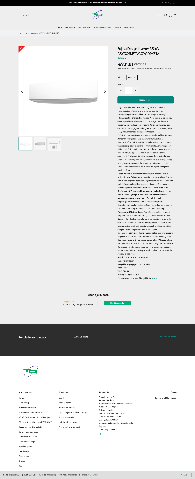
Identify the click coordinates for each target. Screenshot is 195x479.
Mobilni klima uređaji (84, 27)
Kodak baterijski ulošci (28, 436)
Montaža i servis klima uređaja (102, 27)
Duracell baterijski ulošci (28, 432)
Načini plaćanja (65, 402)
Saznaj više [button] (93, 475)
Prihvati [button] (184, 475)
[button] (165, 15)
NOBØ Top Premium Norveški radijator (35, 417)
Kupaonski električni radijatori (31, 427)
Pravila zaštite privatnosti (69, 427)
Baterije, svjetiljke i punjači (165, 398)
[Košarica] (175, 15)
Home (60, 27)
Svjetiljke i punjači (26, 446)
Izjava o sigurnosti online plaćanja (73, 412)
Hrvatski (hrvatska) (168, 3)
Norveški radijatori (129, 27)
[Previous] (22, 91)
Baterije (116, 27)
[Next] (104, 91)
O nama (22, 461)
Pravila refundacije (66, 417)
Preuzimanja (24, 451)
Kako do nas (24, 456)
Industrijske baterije (27, 441)
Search (62, 398)
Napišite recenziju (117, 303)
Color (119, 77)
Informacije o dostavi (67, 407)
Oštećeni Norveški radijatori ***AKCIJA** (35, 422)
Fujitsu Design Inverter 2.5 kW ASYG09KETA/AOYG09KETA (42, 33)
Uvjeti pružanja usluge (68, 422)
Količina (120, 84)
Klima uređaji (69, 27)
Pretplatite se (164, 336)
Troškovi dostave (135, 68)
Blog (20, 466)
